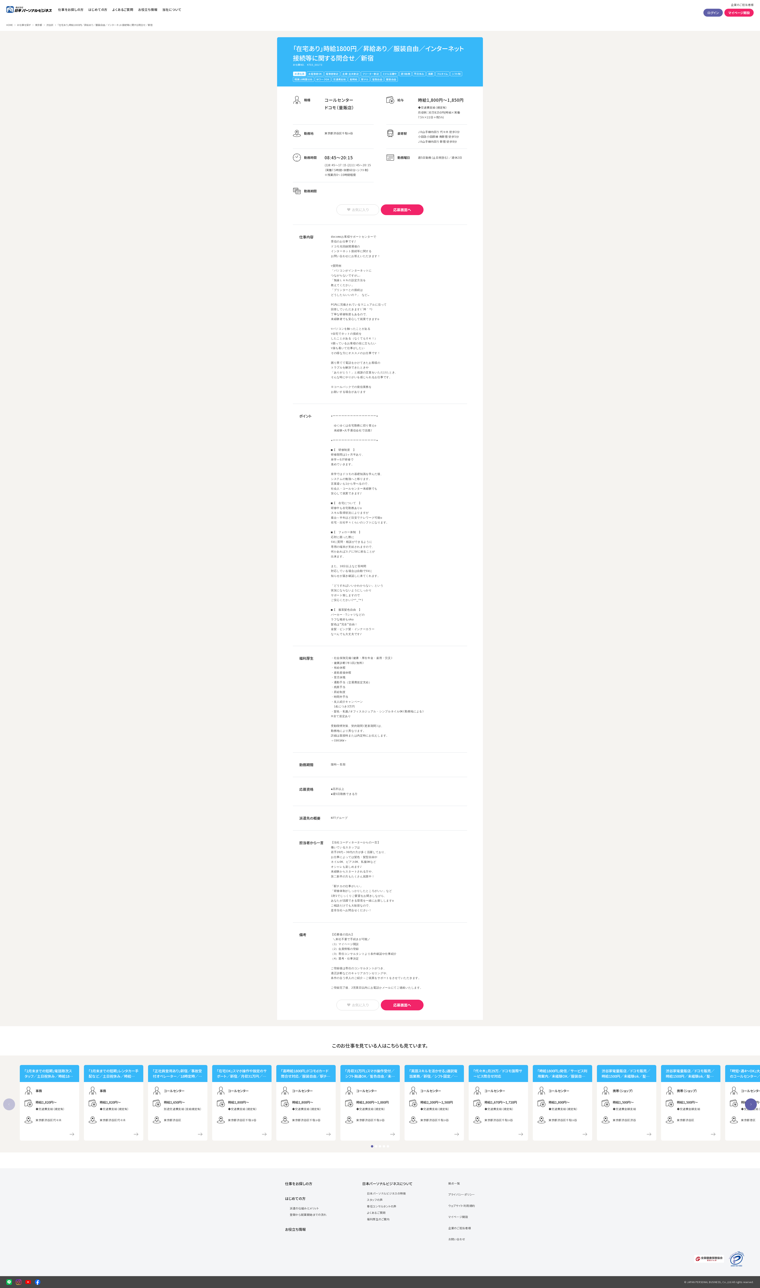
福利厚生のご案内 (378, 1219)
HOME (9, 25)
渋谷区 (49, 25)
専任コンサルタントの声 (381, 1206)
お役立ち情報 (148, 9)
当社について (171, 9)
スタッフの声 (375, 1200)
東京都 (38, 25)
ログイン (713, 12)
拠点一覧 (454, 1183)
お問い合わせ (456, 1239)
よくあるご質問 (122, 9)
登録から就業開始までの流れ (308, 1215)
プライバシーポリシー (461, 1194)
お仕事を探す (24, 25)
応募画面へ (402, 209)
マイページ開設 (739, 12)
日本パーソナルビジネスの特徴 (386, 1193)
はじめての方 (97, 9)
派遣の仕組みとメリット (304, 1208)
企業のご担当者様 (742, 5)
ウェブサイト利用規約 (461, 1206)
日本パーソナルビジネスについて (387, 1183)
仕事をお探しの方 (71, 9)
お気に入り (360, 209)
